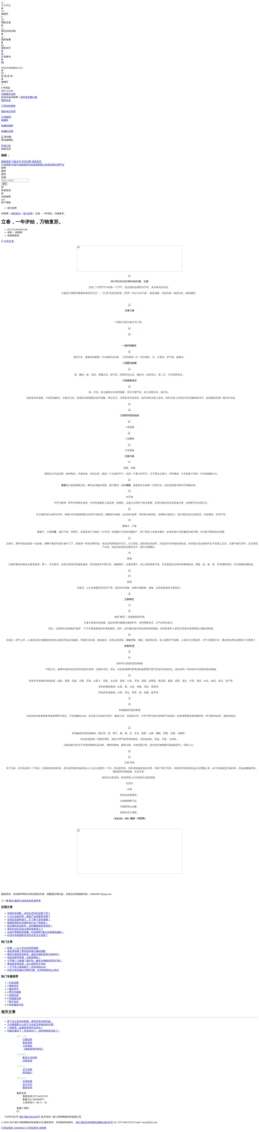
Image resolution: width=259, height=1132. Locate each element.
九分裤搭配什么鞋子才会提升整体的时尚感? (30, 1024)
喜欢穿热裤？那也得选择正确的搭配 (26, 951)
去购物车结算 (8, 94)
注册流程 (27, 1039)
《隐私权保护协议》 (33, 1049)
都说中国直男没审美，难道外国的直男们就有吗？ (33, 954)
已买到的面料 (8, 106)
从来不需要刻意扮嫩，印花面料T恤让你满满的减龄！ (35, 932)
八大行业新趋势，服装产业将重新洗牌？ (28, 916)
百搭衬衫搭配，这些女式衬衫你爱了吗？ (28, 913)
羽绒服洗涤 (15, 998)
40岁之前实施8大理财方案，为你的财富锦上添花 (33, 970)
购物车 (7, 117)
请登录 (24, 97)
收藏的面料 (7, 125)
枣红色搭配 (15, 992)
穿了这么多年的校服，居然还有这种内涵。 (30, 1021)
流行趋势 (28, 213)
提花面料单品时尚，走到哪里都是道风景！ (30, 926)
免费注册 (32, 97)
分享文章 (9, 241)
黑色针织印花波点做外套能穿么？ (25, 929)
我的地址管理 (8, 111)
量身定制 (27, 1087)
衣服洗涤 (14, 995)
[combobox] (15, 180)
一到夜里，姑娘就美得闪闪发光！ (25, 1027)
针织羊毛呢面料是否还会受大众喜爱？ (27, 935)
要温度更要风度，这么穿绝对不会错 (26, 963)
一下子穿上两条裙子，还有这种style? (26, 967)
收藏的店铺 (7, 131)
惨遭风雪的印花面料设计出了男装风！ (27, 922)
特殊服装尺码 (16, 1004)
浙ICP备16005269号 (30, 1117)
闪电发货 (27, 1060)
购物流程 (6, 161)
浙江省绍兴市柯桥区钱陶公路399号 (94, 1122)
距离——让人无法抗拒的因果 (22, 948)
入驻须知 (27, 1045)
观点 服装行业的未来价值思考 (25, 900)
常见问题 (26, 161)
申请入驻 (6, 145)
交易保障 (27, 1081)
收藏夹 (4, 120)
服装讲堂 (14, 989)
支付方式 (27, 1084)
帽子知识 (14, 1001)
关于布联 (27, 1069)
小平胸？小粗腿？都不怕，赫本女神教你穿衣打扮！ (34, 960)
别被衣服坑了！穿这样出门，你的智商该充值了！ (33, 1030)
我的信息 (6, 100)
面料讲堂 (14, 986)
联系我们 (27, 1072)
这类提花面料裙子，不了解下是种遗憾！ (28, 919)
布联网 (42, 1128)
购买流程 (27, 1042)
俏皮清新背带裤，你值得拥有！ (24, 957)
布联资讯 (36, 161)
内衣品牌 (14, 982)
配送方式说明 (30, 1057)
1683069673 (19, 1128)
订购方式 (16, 161)
